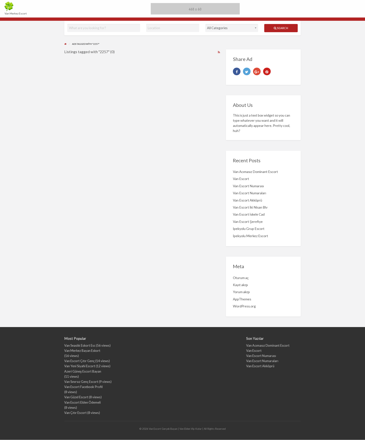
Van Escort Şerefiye (248, 221)
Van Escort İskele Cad (249, 214)
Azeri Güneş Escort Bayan (82, 371)
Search (282, 28)
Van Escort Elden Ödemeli (82, 402)
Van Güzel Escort (76, 397)
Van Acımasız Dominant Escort (255, 172)
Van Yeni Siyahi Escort (79, 366)
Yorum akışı (241, 292)
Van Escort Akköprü (247, 200)
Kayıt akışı (240, 285)
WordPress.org (244, 306)
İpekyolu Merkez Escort (250, 236)
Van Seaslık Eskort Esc (79, 345)
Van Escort (241, 179)
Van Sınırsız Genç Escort (81, 382)
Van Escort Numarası (248, 186)
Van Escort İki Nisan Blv (250, 207)
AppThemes (242, 299)
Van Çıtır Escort (75, 413)
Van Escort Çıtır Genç (79, 361)
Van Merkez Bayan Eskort (82, 351)
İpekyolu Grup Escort (248, 228)
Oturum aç (241, 278)
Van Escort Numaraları (249, 193)
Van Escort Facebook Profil (83, 387)
